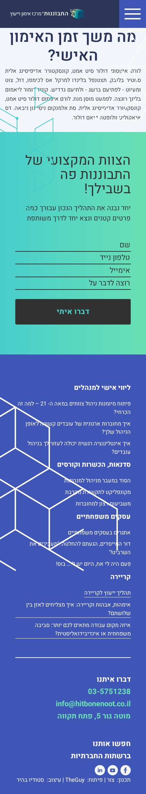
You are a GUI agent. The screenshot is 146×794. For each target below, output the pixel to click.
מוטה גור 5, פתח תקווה (94, 716)
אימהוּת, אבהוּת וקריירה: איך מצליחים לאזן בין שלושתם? (78, 609)
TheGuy (75, 780)
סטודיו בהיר (31, 780)
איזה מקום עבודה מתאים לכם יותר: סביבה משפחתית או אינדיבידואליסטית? (83, 629)
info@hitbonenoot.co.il (93, 703)
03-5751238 (109, 691)
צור (111, 780)
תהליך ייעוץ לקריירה (107, 593)
